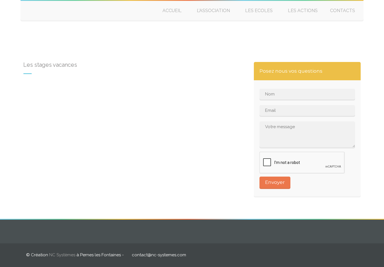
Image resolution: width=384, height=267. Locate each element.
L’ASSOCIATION (213, 10)
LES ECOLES (259, 10)
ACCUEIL (172, 10)
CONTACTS (342, 10)
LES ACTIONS (303, 10)
